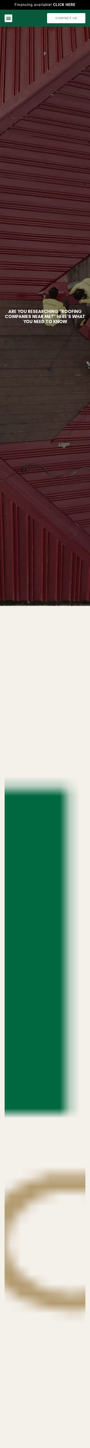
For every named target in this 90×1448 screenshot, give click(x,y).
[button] (8, 18)
